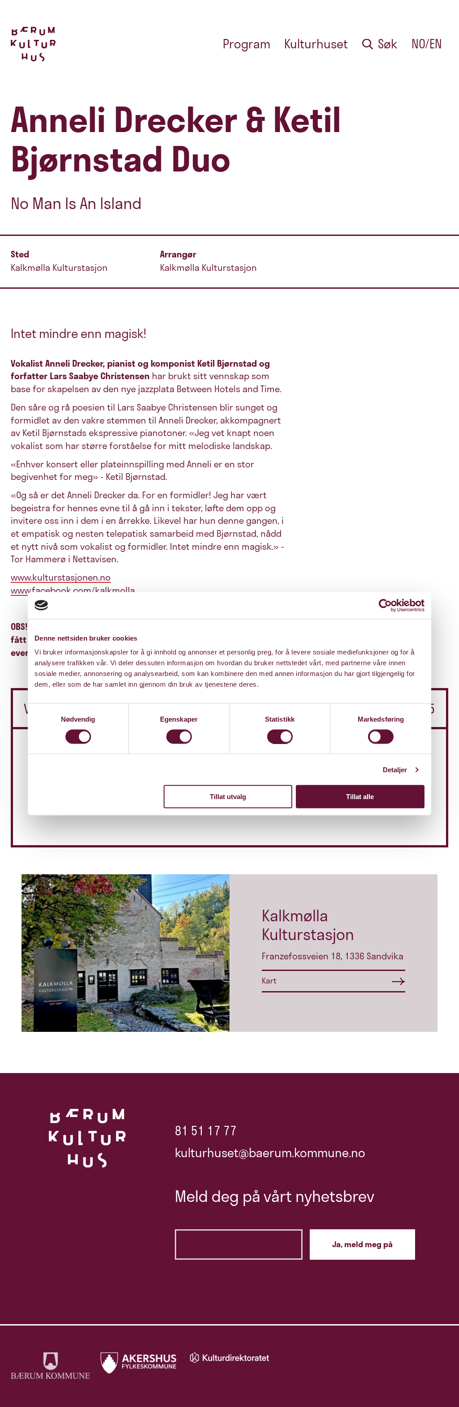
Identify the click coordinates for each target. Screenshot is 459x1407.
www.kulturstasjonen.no (61, 577)
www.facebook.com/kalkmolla (73, 590)
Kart (269, 980)
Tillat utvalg (228, 796)
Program (246, 43)
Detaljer (395, 769)
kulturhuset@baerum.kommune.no (270, 1152)
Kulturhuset (316, 43)
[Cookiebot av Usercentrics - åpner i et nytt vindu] (385, 605)
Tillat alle (360, 796)
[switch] (179, 736)
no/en (426, 43)
